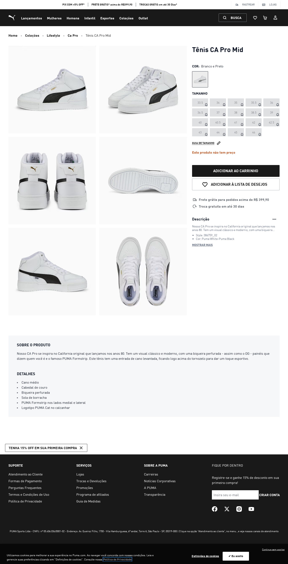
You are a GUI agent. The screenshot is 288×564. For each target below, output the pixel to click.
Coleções (126, 18)
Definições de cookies (205, 556)
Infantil (89, 18)
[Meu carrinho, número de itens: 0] (265, 17)
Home (12, 35)
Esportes (107, 18)
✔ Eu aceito (236, 556)
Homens (73, 18)
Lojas (273, 4)
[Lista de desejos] (255, 17)
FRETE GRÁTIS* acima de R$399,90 (112, 4)
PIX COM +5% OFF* (73, 4)
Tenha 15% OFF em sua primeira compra (43, 448)
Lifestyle (53, 35)
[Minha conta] (275, 17)
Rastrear (248, 4)
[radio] (200, 79)
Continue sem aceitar (273, 549)
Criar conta (270, 495)
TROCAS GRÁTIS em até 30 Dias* (158, 4)
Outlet (143, 18)
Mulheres (54, 18)
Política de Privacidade (117, 559)
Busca (236, 18)
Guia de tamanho (203, 142)
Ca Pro (73, 35)
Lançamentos (31, 18)
